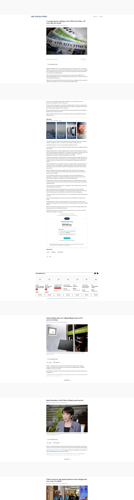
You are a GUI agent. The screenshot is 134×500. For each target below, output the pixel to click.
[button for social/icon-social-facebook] (84, 59)
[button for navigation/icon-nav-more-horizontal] (86, 59)
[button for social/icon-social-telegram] (81, 59)
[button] (95, 16)
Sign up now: (48, 25)
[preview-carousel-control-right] (86, 130)
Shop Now (40, 294)
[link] (39, 16)
